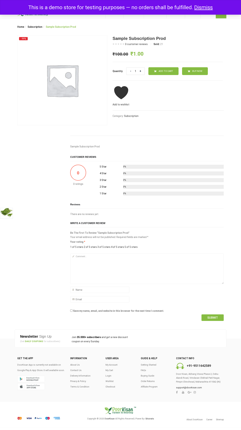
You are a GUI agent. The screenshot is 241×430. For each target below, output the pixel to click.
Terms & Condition (79, 386)
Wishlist (110, 381)
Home (20, 26)
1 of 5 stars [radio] (76, 247)
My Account (112, 364)
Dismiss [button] (203, 7)
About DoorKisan (194, 419)
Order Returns (148, 381)
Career (209, 419)
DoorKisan (110, 418)
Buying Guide (147, 375)
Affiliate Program (149, 386)
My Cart (109, 370)
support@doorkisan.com (189, 387)
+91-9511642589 (199, 366)
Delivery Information (80, 375)
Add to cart (166, 71)
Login (108, 375)
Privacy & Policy (78, 381)
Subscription (35, 26)
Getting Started (148, 364)
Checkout (110, 386)
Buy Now (197, 71)
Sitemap (220, 419)
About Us (75, 364)
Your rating (77, 241)
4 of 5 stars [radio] (117, 247)
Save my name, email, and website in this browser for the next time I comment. (118, 310)
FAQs (143, 370)
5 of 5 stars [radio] (131, 247)
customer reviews (136, 44)
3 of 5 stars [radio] (103, 247)
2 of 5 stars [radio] (90, 247)
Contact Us (76, 370)
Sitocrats (149, 418)
